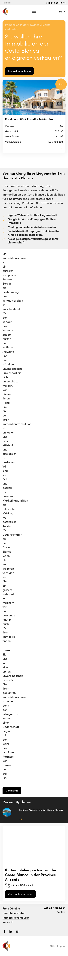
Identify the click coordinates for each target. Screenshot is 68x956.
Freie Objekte (11, 908)
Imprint (61, 945)
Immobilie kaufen (14, 913)
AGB (52, 945)
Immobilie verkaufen (16, 917)
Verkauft (8, 922)
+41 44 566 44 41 (55, 2)
